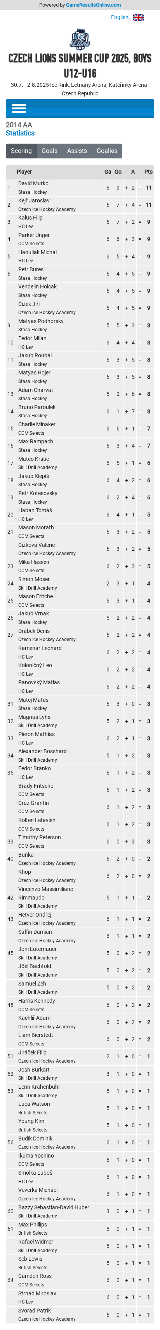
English (120, 17)
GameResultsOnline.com (93, 5)
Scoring (21, 151)
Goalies (107, 151)
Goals (49, 151)
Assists (77, 151)
